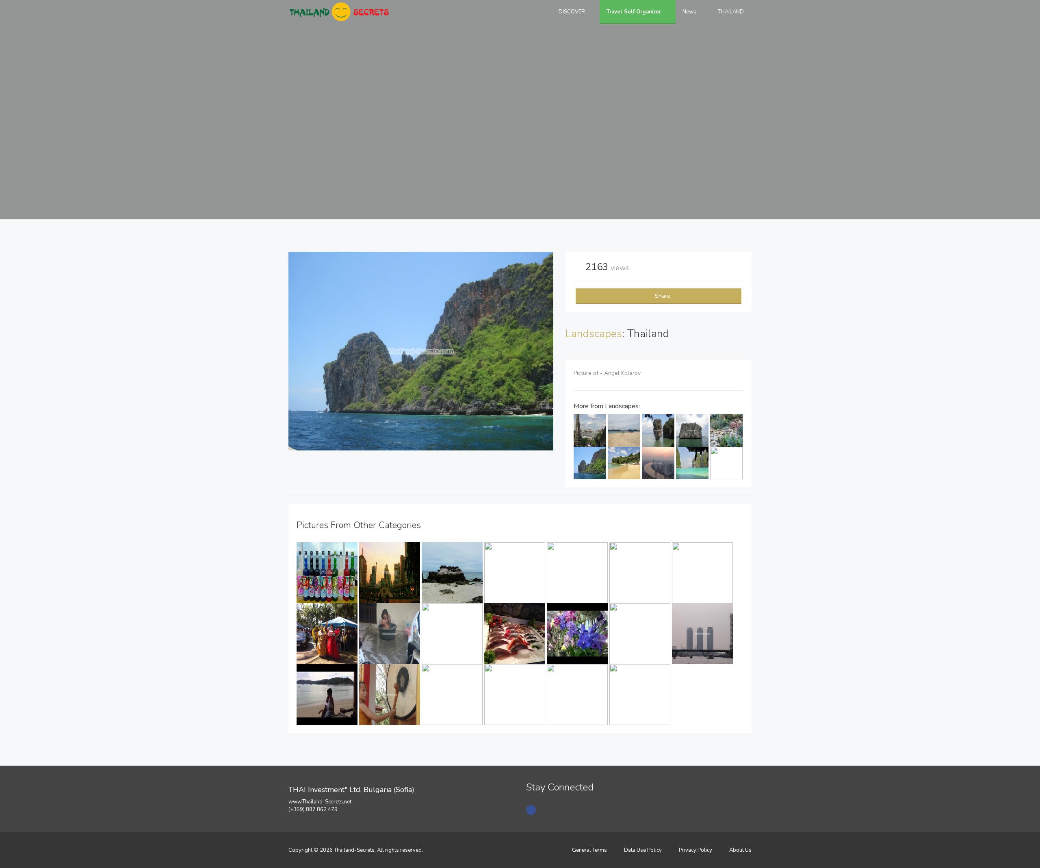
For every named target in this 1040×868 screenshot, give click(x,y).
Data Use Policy (643, 850)
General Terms (589, 850)
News (690, 11)
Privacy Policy (695, 850)
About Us (740, 850)
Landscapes (594, 334)
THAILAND (731, 11)
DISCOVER (572, 11)
